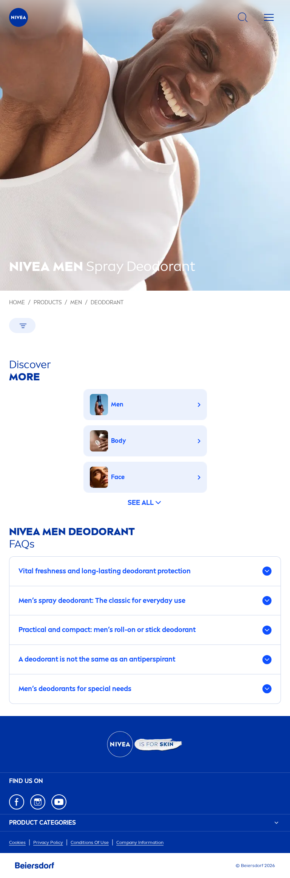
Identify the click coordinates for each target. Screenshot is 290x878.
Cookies (17, 842)
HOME (17, 302)
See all (141, 502)
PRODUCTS (48, 302)
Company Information (140, 842)
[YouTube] (58, 802)
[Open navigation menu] (269, 17)
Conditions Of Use (90, 842)
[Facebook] (16, 802)
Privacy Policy (48, 842)
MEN (76, 302)
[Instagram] (37, 802)
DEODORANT (107, 302)
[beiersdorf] (34, 865)
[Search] (243, 17)
